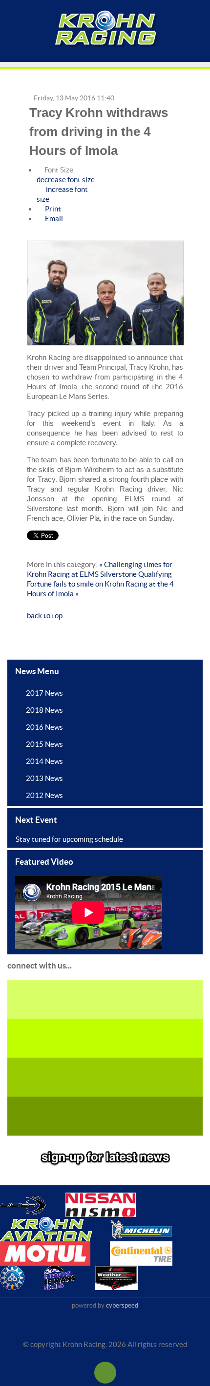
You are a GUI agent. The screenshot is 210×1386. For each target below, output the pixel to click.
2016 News (44, 727)
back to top (45, 615)
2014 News (44, 761)
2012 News (44, 795)
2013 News (44, 778)
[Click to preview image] (105, 293)
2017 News (44, 693)
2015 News (44, 744)
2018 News (44, 710)
